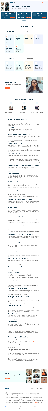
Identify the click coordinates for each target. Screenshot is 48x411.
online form (33, 341)
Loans (27, 2)
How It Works (31, 2)
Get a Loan (12, 17)
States (35, 2)
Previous (23, 21)
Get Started (39, 2)
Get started (7, 378)
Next (25, 21)
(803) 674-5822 (36, 402)
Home (25, 2)
